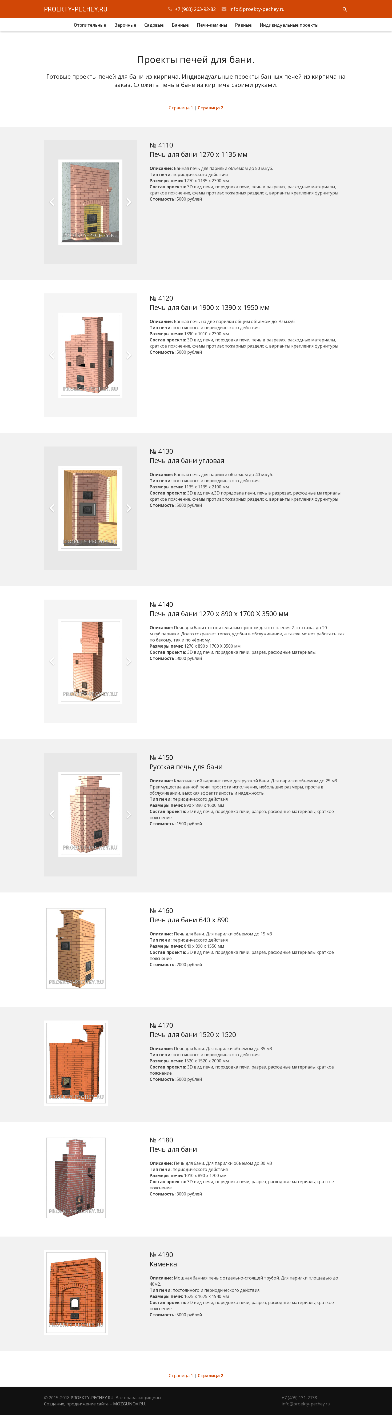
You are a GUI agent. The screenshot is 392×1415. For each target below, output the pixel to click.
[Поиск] (344, 10)
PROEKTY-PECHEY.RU (75, 9)
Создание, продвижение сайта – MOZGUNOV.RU (94, 1404)
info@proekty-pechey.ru (257, 9)
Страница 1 (181, 108)
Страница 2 (210, 108)
